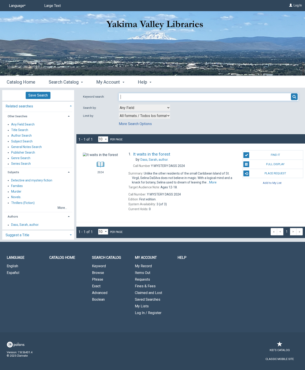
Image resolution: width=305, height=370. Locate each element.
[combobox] (144, 108)
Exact (96, 286)
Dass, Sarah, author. (25, 225)
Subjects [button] (13, 172)
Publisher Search (23, 152)
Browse (98, 273)
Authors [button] (13, 216)
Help (182, 257)
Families (17, 186)
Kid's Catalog (280, 350)
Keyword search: (94, 96)
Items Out (142, 273)
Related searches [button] (19, 106)
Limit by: (88, 115)
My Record (143, 266)
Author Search (21, 136)
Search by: (90, 107)
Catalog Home (21, 82)
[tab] (38, 106)
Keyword (99, 266)
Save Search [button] (38, 95)
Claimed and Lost (148, 293)
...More (212, 182)
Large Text (52, 6)
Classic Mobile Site (279, 359)
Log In (298, 5)
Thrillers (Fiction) (23, 203)
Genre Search (20, 158)
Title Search (19, 130)
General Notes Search (26, 147)
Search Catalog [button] (64, 82)
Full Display (275, 164)
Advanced (99, 293)
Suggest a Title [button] (17, 235)
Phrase (97, 279)
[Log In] (290, 5)
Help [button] (143, 82)
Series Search (21, 164)
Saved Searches (147, 299)
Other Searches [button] (17, 116)
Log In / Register (148, 313)
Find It (275, 154)
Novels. (16, 197)
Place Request (275, 173)
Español (13, 273)
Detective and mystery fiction (31, 180)
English (12, 266)
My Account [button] (108, 82)
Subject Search (22, 141)
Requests (142, 279)
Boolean (98, 299)
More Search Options (135, 124)
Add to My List (272, 182)
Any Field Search (23, 124)
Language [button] (15, 257)
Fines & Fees (145, 286)
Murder (16, 191)
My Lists (142, 306)
